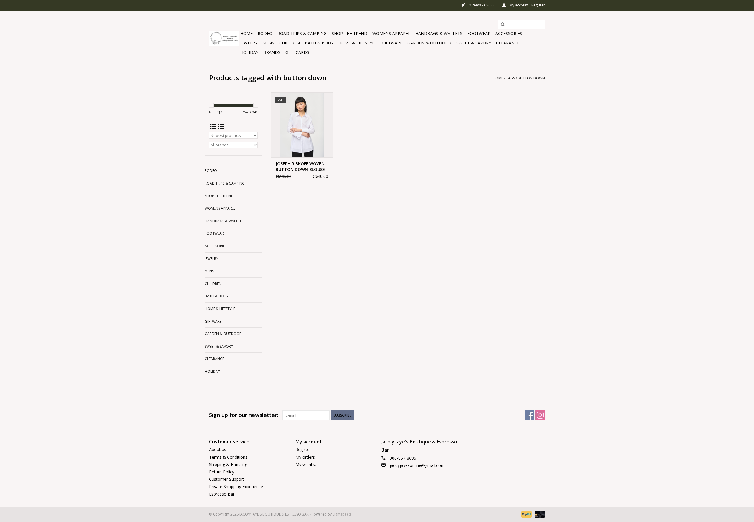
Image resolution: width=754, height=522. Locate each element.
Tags (510, 78)
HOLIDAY (249, 52)
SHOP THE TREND (349, 33)
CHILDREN (289, 43)
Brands (271, 52)
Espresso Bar (221, 494)
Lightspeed (342, 514)
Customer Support (226, 479)
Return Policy (221, 472)
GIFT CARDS (297, 52)
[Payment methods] (526, 513)
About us (217, 449)
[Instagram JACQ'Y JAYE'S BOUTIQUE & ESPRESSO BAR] (540, 415)
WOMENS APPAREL (391, 33)
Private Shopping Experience (236, 486)
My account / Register (527, 5)
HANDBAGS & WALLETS (438, 33)
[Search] (503, 25)
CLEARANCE (508, 43)
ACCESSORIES (508, 33)
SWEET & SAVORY (473, 43)
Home (246, 33)
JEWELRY (248, 43)
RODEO (265, 33)
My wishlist (305, 464)
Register (303, 449)
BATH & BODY (319, 43)
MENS (268, 43)
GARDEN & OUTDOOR (429, 43)
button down (531, 78)
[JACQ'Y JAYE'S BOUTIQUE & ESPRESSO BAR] (224, 38)
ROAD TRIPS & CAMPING (302, 33)
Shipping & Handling (228, 464)
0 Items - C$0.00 (482, 5)
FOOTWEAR (478, 33)
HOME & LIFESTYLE (357, 43)
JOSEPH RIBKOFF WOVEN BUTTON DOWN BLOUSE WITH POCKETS (300, 167)
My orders (305, 457)
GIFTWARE (392, 43)
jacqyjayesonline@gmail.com (417, 465)
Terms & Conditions (228, 457)
